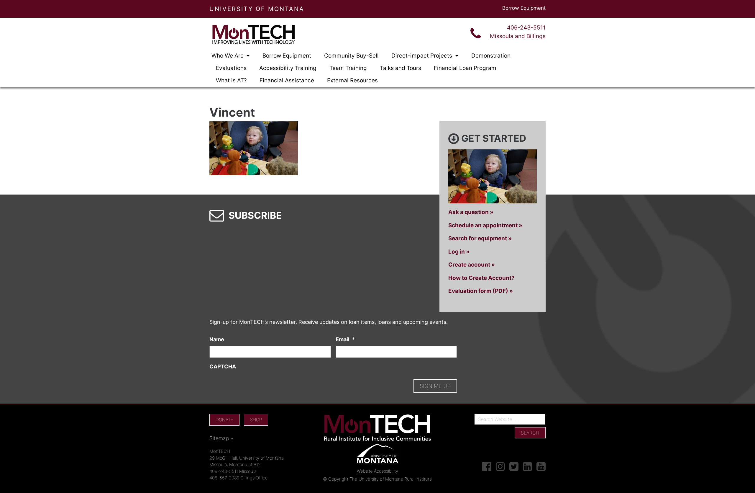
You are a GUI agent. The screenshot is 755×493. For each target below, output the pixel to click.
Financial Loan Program (465, 68)
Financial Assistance (287, 80)
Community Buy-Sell (351, 55)
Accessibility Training (287, 68)
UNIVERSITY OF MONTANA (256, 8)
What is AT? (231, 80)
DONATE (224, 419)
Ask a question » (470, 212)
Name (216, 339)
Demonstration (491, 55)
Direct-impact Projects (422, 55)
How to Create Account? (481, 278)
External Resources (352, 80)
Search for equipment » (480, 238)
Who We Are (228, 55)
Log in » (459, 251)
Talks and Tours (400, 68)
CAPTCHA (222, 366)
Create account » (471, 264)
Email (345, 339)
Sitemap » (221, 438)
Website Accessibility (377, 471)
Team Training (348, 68)
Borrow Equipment (524, 8)
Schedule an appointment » (485, 225)
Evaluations (231, 68)
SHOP (256, 419)
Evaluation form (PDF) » (480, 291)
